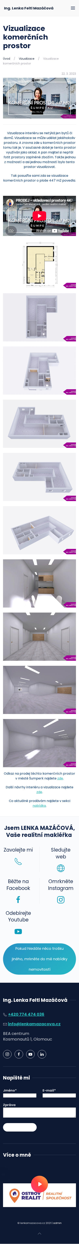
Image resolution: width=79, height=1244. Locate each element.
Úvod (6, 59)
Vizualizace (26, 59)
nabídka (39, 805)
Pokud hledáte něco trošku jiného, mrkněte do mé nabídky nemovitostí (39, 959)
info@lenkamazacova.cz (34, 1024)
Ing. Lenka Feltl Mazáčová (28, 8)
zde (60, 778)
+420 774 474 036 (26, 1014)
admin (57, 1223)
